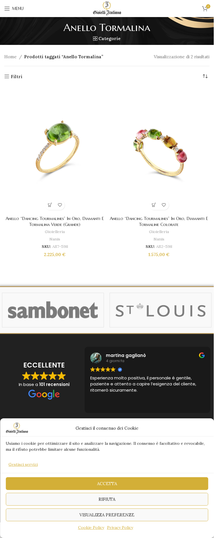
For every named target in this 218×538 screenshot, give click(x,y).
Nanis (54, 239)
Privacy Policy (120, 527)
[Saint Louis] (160, 310)
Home (10, 56)
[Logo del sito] (107, 8)
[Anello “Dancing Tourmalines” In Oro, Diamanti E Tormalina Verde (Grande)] (55, 149)
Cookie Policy (91, 527)
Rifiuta (106, 499)
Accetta (107, 483)
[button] (50, 205)
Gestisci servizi (23, 464)
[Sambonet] (53, 310)
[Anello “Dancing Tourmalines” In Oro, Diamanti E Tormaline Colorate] (159, 149)
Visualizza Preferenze (106, 515)
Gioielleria (55, 231)
